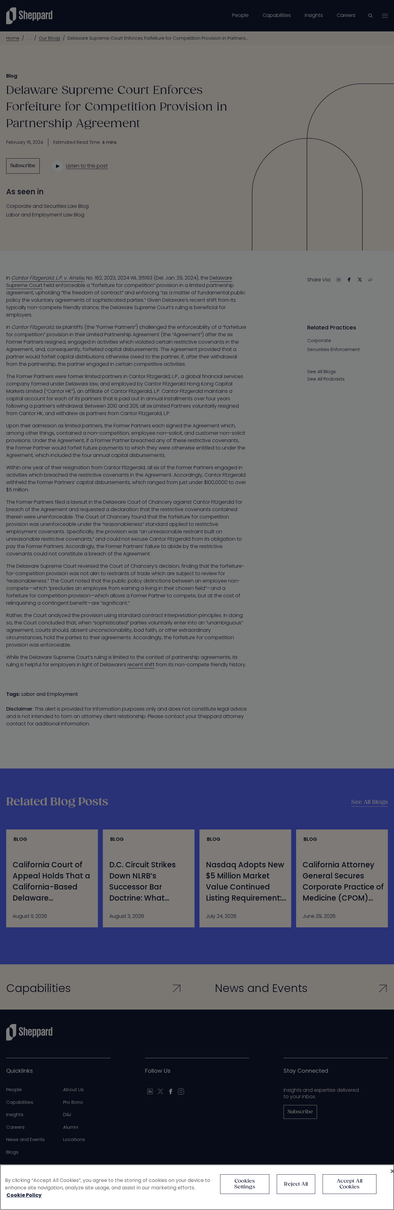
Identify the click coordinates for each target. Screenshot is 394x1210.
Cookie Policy (24, 1195)
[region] (197, 1187)
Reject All (296, 1184)
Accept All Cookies (349, 1184)
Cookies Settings (244, 1184)
